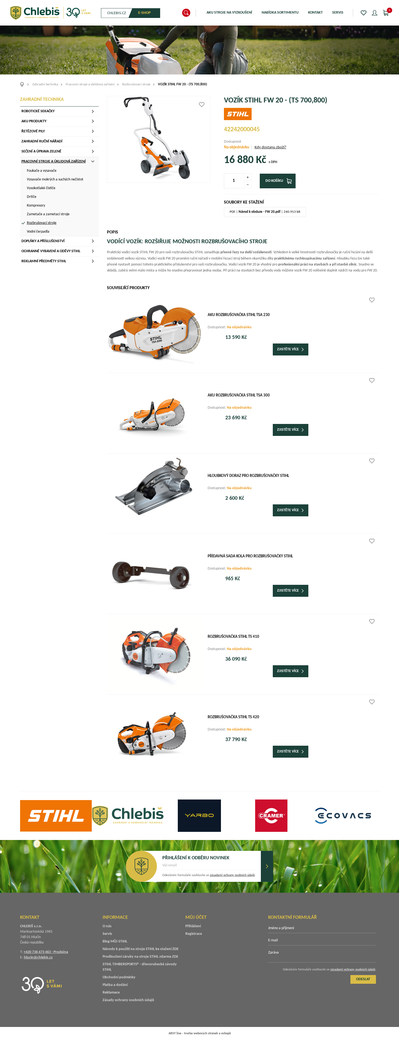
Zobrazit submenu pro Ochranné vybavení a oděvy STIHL (93, 251)
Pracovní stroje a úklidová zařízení (90, 84)
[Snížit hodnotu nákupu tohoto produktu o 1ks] (248, 184)
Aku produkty (33, 121)
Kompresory (36, 206)
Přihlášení (193, 926)
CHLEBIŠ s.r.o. (50, 12)
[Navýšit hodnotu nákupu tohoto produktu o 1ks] (248, 177)
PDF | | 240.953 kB (265, 212)
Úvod (23, 84)
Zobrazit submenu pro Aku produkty (93, 121)
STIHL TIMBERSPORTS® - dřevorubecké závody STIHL (140, 967)
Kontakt (315, 13)
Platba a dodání (115, 985)
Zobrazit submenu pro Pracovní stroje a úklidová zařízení (93, 161)
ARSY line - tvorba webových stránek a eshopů (200, 1033)
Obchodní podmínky (119, 977)
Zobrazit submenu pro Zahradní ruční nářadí (93, 141)
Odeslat (267, 866)
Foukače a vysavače (41, 171)
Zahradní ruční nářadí (41, 141)
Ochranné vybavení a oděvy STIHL (50, 251)
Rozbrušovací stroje (136, 84)
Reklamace (111, 993)
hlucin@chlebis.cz (38, 957)
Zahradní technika (45, 84)
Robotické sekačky (38, 111)
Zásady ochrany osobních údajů (128, 1000)
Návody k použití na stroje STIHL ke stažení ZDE (141, 949)
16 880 (239, 160)
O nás (107, 926)
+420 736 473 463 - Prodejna (46, 952)
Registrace (193, 934)
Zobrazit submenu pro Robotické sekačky (93, 111)
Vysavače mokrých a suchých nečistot (55, 179)
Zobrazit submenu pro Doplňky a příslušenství (93, 241)
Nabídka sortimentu (280, 13)
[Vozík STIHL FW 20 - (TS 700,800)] (158, 139)
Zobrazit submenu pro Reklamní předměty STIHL (93, 261)
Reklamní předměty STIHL (43, 261)
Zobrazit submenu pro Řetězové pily (93, 131)
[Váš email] (208, 867)
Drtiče (31, 197)
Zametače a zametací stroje (48, 214)
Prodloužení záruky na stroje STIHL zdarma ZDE (140, 957)
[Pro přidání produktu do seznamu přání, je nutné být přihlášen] (201, 104)
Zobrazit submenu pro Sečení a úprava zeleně (93, 151)
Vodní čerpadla (38, 232)
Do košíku (274, 181)
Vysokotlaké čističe (41, 188)
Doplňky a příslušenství (43, 241)
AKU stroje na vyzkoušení (229, 13)
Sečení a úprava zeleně (41, 151)
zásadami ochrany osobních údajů (232, 875)
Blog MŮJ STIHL (115, 941)
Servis (337, 13)
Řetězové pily (33, 131)
